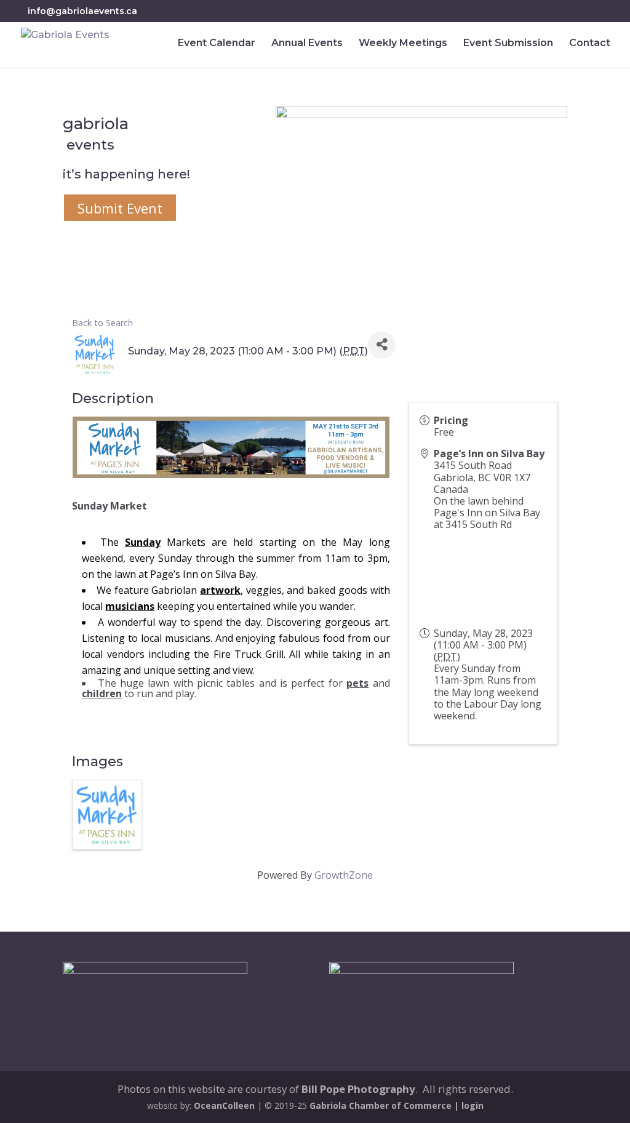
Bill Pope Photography (358, 1089)
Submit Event (120, 207)
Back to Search (102, 323)
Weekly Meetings (403, 44)
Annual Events (307, 44)
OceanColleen (224, 1105)
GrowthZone (343, 875)
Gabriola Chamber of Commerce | (385, 1105)
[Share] (382, 345)
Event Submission (508, 44)
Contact (589, 44)
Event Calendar (216, 44)
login (472, 1105)
